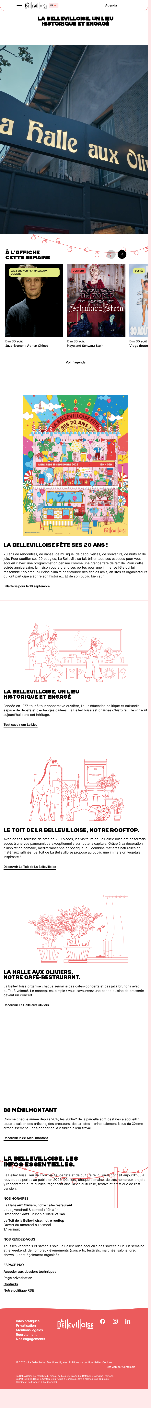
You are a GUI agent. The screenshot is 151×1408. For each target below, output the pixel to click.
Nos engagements (30, 1339)
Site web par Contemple (121, 1366)
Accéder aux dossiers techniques (30, 1272)
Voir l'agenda (76, 362)
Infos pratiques (28, 1321)
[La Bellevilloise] (36, 5)
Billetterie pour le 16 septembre (27, 586)
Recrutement (26, 1335)
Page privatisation (18, 1278)
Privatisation (26, 1325)
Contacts (11, 1284)
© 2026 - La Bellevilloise (30, 1362)
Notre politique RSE (19, 1290)
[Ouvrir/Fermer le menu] (19, 5)
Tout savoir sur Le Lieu (21, 724)
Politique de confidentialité (84, 1362)
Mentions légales (29, 1330)
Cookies (107, 1362)
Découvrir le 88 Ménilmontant (26, 1138)
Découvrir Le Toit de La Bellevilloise (30, 867)
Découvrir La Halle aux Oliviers (26, 1005)
